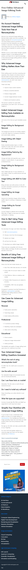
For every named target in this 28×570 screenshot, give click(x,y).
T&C (2, 567)
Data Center (4, 513)
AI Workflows (5, 509)
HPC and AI (4, 552)
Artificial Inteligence (6, 496)
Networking (5, 541)
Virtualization (5, 543)
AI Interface (5, 500)
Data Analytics (5, 507)
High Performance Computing (8, 548)
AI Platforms (11, 434)
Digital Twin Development (9, 520)
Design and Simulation (6, 531)
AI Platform (4, 505)
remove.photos (5, 80)
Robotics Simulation (7, 524)
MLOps (3, 539)
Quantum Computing (7, 554)
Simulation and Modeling (8, 558)
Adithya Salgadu (16, 16)
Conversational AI (6, 502)
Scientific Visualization (8, 556)
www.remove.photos (17, 39)
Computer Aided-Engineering (10, 517)
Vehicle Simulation (6, 526)
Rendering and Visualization (9, 522)
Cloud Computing (6, 534)
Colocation (4, 537)
